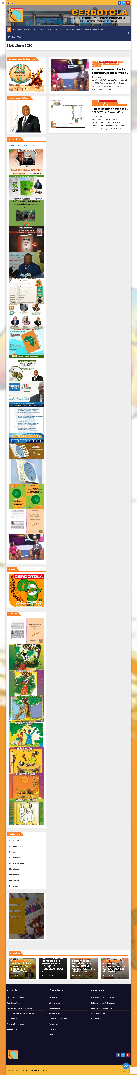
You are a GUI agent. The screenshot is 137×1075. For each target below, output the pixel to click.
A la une (94, 61)
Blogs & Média (100, 29)
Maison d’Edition (13, 1029)
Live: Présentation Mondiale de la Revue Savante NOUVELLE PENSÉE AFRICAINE (53, 965)
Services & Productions (78, 29)
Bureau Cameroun (97, 103)
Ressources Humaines (58, 1019)
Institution (30, 29)
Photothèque (14, 869)
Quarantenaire (54, 1008)
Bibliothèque (12, 1019)
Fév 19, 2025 (48, 975)
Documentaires (15, 858)
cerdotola (45, 1070)
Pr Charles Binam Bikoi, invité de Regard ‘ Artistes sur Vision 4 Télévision (110, 73)
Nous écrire (53, 1034)
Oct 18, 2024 (110, 975)
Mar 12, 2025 (17, 975)
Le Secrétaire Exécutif (15, 998)
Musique (12, 852)
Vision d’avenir (55, 1003)
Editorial (17, 29)
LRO (106, 105)
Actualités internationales (108, 61)
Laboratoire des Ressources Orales (21, 1013)
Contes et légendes (16, 846)
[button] (129, 33)
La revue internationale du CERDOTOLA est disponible (114, 967)
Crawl (121, 61)
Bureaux (108, 103)
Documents (13, 886)
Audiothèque (14, 880)
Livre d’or (52, 1029)
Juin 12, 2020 (98, 77)
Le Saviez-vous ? (97, 105)
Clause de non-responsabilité (102, 998)
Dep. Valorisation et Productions (19, 1008)
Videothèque (14, 875)
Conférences (14, 841)
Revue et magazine (16, 863)
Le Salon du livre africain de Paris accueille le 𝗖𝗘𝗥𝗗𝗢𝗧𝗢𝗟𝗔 (21, 967)
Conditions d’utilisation (100, 1013)
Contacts (125, 1071)
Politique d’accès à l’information (103, 1003)
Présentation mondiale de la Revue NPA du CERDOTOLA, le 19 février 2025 (83, 966)
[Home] (9, 29)
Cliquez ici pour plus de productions (22, 145)
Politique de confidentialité (101, 1008)
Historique (53, 998)
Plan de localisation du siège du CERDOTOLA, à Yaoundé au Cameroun (110, 112)
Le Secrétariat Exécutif (111, 63)
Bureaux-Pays (15, 37)
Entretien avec (97, 63)
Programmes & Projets (50, 29)
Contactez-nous (97, 1019)
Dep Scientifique (13, 1003)
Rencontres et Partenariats (118, 105)
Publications (96, 65)
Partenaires (53, 1024)
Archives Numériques (15, 1024)
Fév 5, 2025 (78, 975)
